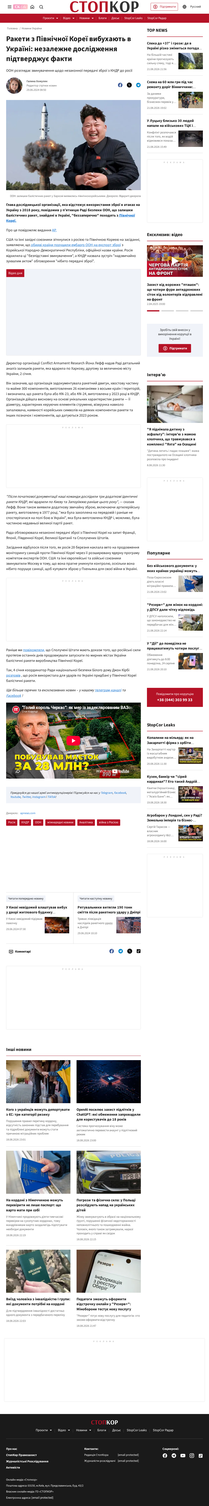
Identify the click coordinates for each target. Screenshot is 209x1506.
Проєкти (48, 18)
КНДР (25, 822)
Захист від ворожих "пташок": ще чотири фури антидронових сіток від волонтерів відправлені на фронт (174, 292)
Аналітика (86, 822)
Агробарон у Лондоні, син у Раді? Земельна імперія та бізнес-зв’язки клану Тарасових (174, 820)
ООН (38, 822)
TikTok (51, 797)
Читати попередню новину (25, 898)
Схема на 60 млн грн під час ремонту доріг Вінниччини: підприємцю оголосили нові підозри (170, 90)
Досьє (115, 18)
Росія (11, 822)
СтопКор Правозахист (21, 1455)
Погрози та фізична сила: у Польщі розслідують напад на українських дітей (106, 1205)
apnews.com (28, 813)
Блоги (103, 18)
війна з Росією (108, 822)
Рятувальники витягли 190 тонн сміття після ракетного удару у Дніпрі (109, 910)
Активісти (13, 1468)
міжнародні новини (60, 822)
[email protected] (42, 1498)
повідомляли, (34, 650)
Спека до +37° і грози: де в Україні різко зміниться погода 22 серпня (173, 48)
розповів (13, 675)
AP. (54, 230)
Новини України (32, 28)
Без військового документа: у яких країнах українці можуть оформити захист (172, 570)
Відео (66, 18)
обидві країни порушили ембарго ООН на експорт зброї (75, 245)
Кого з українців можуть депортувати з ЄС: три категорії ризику (38, 1112)
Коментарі (23, 951)
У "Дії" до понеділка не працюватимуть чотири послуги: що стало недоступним (174, 648)
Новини (84, 18)
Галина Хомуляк (37, 81)
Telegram (106, 793)
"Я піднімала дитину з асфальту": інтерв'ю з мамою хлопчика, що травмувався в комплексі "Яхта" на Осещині (171, 437)
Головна (12, 28)
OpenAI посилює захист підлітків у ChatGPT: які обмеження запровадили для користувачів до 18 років (109, 1114)
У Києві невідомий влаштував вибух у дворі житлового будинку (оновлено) (36, 912)
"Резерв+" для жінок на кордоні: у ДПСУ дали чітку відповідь (175, 607)
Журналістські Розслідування (27, 1461)
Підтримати (168, 7)
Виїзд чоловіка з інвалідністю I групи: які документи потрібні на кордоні (38, 1302)
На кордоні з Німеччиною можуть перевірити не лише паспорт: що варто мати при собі (34, 1205)
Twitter (26, 797)
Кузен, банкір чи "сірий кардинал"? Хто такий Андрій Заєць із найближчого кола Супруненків (172, 784)
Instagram (38, 797)
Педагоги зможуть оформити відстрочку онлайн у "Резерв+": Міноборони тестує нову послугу (104, 1304)
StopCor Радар (156, 18)
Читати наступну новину (96, 898)
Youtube (15, 797)
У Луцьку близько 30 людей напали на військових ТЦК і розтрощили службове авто (170, 125)
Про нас (11, 1449)
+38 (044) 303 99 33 (174, 700)
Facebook (120, 793)
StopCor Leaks (133, 18)
